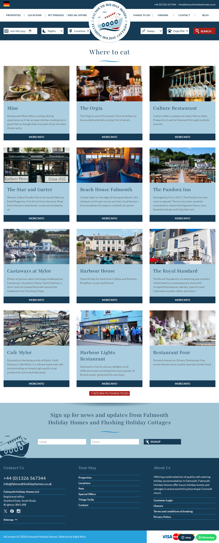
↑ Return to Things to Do (109, 393)
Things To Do (141, 15)
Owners (163, 15)
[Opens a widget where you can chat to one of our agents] (186, 538)
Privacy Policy (162, 516)
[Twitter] (5, 511)
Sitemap (8, 519)
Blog (205, 15)
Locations (35, 15)
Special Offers (77, 15)
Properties (13, 15)
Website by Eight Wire (72, 536)
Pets (81, 488)
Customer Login (163, 500)
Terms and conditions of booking (173, 511)
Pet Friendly (56, 15)
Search (206, 31)
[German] (7, 4)
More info (36, 137)
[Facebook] (12, 511)
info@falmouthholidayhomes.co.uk (197, 4)
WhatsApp (208, 537)
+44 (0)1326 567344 (165, 4)
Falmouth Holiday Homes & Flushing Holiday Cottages (109, 21)
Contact (184, 15)
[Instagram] (19, 511)
